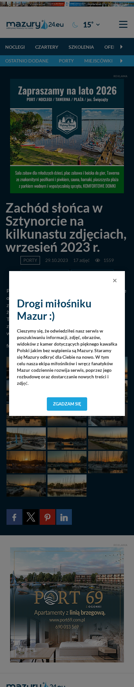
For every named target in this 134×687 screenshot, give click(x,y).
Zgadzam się (67, 403)
